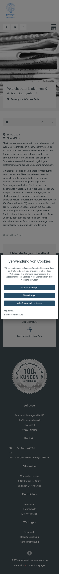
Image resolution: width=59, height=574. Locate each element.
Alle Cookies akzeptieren (29, 303)
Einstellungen (29, 295)
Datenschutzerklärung (13, 315)
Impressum (9, 310)
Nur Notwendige (29, 287)
